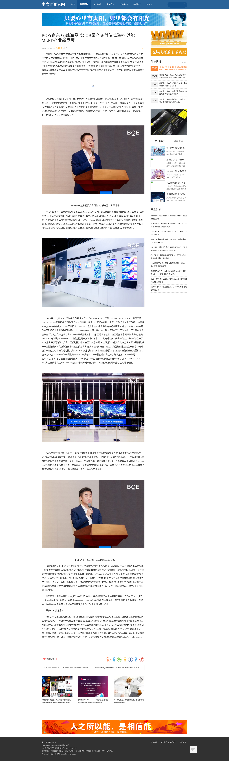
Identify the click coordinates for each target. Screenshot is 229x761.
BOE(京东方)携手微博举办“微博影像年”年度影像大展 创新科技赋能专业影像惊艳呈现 (118, 668)
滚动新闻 (137, 4)
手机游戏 (124, 4)
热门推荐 (160, 141)
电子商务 (110, 4)
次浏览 (50, 659)
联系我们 (154, 742)
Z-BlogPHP (55, 754)
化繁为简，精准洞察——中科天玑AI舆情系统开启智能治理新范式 (67, 668)
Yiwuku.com (71, 754)
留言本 (149, 4)
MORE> (184, 62)
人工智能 (97, 4)
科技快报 (59, 48)
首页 (73, 4)
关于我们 (164, 742)
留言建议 (173, 742)
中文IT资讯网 (53, 4)
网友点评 (178, 141)
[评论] (193, 749)
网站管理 (183, 742)
